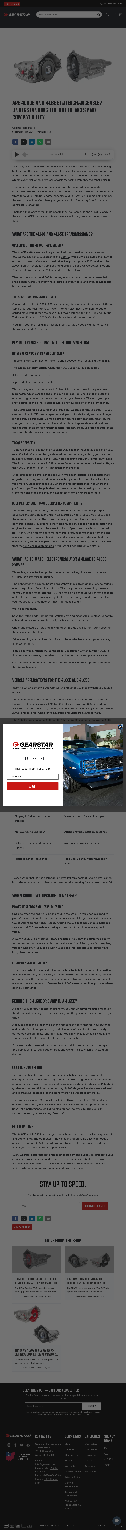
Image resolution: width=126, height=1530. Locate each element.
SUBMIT (33, 786)
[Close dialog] (120, 727)
